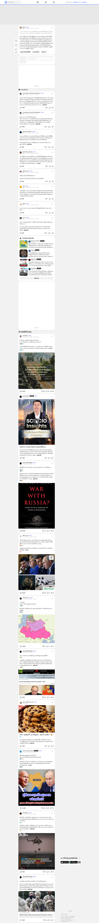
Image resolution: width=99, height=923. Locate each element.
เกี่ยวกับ (62, 916)
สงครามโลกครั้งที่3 (25, 52)
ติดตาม (27, 27)
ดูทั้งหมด (36, 278)
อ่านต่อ (38, 163)
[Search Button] (9, 2)
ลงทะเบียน (84, 2)
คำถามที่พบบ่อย (72, 916)
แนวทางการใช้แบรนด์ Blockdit (67, 920)
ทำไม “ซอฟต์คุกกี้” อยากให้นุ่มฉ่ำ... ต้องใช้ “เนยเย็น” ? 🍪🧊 (36, 736)
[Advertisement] (49, 14)
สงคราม (44, 52)
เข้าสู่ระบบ (75, 2)
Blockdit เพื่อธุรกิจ (64, 921)
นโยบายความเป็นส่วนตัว (65, 918)
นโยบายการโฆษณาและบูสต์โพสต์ (67, 917)
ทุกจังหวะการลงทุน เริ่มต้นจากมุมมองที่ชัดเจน (33, 447)
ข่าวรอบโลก (36, 52)
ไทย (69, 921)
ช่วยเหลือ (66, 916)
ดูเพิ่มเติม (44, 105)
